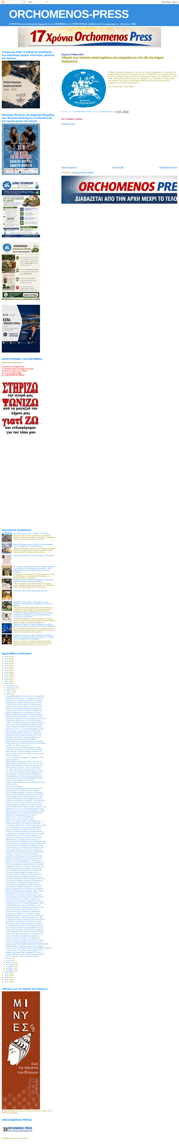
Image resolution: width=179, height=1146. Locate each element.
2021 (6, 683)
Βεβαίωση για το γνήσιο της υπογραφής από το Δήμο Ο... (25, 700)
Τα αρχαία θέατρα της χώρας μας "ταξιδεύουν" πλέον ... (24, 905)
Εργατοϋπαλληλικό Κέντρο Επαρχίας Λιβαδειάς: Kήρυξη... (25, 927)
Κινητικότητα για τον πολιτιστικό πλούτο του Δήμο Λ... (23, 790)
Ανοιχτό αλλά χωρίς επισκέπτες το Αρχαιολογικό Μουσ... (25, 749)
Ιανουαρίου (10, 686)
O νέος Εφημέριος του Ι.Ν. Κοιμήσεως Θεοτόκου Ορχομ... (25, 932)
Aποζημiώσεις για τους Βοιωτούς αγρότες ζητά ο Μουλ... (24, 923)
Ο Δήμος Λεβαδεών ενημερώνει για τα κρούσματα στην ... (25, 805)
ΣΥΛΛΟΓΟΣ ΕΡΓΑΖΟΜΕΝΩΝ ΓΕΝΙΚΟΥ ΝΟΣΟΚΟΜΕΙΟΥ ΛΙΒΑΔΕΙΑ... (29, 948)
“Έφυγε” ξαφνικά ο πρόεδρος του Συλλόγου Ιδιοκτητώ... (24, 727)
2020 (6, 681)
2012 (6, 663)
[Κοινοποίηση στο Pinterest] (127, 111)
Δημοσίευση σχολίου (68, 124)
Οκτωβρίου (10, 967)
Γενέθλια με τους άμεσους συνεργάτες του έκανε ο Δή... (24, 868)
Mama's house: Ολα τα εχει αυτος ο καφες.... (21, 819)
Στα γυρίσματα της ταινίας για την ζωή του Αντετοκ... (23, 893)
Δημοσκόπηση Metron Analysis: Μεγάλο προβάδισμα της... (25, 852)
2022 (6, 973)
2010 (6, 659)
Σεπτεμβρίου (10, 964)
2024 (6, 977)
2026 (6, 982)
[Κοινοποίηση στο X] (122, 111)
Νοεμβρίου (10, 969)
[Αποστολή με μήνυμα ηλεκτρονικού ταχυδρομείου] (116, 111)
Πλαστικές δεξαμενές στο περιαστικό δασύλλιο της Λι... (24, 876)
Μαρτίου (9, 690)
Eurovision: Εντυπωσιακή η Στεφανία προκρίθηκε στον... (25, 710)
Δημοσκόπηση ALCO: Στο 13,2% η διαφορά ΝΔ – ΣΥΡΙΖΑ (25, 811)
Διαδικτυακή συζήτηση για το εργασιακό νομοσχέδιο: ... (24, 823)
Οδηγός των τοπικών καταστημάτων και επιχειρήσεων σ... (25, 862)
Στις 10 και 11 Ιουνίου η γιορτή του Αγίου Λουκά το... (23, 909)
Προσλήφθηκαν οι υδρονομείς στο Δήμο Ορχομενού (23, 882)
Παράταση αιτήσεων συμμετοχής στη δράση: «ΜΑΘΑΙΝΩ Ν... (26, 843)
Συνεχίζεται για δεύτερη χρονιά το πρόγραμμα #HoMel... (24, 856)
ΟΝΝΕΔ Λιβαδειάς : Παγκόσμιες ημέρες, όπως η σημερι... (25, 946)
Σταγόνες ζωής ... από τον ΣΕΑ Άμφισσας (19, 817)
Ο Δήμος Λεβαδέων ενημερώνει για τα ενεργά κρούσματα (25, 954)
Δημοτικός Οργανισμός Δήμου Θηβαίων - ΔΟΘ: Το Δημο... (25, 891)
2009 (6, 657)
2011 (6, 661)
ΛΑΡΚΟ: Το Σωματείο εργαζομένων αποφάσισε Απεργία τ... (26, 722)
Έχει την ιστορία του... (13, 759)
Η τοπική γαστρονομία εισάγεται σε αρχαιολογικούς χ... (24, 884)
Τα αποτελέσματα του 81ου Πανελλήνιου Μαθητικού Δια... (25, 897)
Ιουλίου (8, 960)
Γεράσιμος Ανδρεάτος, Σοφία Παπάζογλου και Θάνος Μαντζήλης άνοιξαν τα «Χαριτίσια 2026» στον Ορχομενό (34, 625)
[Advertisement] (120, 144)
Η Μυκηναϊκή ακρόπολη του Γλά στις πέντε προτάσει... (24, 720)
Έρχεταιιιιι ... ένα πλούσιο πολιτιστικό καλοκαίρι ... (22, 854)
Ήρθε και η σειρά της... (13, 755)
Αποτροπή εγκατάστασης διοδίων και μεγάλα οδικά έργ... (25, 831)
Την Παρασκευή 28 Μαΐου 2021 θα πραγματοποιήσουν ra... (26, 878)
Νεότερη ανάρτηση (68, 167)
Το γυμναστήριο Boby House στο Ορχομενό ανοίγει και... (25, 925)
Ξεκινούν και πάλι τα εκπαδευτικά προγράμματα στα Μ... (25, 845)
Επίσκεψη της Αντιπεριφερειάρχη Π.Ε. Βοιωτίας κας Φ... (24, 860)
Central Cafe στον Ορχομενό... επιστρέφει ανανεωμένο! (24, 698)
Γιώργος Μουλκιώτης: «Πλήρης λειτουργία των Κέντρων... (25, 940)
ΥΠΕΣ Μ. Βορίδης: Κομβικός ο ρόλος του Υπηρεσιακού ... (25, 792)
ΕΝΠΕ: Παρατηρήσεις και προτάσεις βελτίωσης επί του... (24, 796)
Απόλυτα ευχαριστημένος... (15, 786)
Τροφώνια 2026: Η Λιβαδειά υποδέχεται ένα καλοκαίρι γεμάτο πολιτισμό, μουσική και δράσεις (33, 580)
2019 (6, 679)
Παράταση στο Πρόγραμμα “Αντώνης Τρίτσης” (21, 815)
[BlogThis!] (119, 111)
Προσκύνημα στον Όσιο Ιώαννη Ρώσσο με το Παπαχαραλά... (26, 743)
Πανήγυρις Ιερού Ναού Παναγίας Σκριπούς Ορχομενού (34, 555)
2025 (6, 980)
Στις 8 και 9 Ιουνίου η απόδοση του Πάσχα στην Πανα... (24, 874)
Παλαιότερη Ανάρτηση (168, 167)
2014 (6, 668)
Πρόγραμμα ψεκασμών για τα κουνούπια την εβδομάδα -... (25, 915)
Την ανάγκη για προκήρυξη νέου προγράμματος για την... (25, 772)
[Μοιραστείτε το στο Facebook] (124, 111)
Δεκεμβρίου (10, 971)
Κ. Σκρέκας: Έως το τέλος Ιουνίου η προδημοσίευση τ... (24, 704)
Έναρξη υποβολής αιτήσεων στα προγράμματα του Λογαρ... (26, 782)
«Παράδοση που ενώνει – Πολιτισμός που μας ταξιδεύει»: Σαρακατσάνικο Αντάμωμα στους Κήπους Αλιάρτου (33, 603)
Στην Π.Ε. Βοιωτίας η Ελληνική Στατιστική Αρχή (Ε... (23, 956)
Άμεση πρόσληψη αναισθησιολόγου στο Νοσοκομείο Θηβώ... (26, 841)
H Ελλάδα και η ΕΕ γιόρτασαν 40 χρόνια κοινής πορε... (24, 895)
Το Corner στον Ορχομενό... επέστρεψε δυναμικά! (23, 913)
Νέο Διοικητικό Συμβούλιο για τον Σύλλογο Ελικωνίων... (24, 921)
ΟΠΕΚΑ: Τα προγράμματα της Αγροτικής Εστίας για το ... (24, 708)
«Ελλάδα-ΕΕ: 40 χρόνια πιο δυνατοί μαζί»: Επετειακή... (24, 837)
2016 (6, 672)
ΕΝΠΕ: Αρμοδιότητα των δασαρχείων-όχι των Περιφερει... (25, 741)
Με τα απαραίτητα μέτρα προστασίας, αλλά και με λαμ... (24, 870)
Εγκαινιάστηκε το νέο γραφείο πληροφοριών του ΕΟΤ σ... (25, 901)
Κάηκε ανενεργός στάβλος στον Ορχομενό (20, 780)
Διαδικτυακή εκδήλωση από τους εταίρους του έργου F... (24, 858)
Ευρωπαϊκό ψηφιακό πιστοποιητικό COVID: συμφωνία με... (26, 696)
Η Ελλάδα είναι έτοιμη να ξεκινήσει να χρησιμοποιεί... (23, 911)
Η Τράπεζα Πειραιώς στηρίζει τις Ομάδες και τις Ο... (23, 872)
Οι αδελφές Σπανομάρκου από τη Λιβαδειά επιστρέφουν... (25, 798)
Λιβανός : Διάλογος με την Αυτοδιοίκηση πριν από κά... (24, 829)
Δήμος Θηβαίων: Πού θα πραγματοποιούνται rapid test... (25, 813)
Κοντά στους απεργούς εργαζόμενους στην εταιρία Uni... (24, 706)
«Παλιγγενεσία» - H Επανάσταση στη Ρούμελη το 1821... (25, 950)
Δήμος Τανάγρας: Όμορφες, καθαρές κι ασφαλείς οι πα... (24, 751)
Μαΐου (8, 694)
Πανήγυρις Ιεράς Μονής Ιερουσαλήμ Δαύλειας (30, 591)
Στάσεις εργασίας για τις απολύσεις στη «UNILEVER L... (24, 731)
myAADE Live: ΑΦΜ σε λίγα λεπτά (17, 745)
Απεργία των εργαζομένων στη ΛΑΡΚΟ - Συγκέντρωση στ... (26, 800)
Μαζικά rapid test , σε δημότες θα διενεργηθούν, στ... (23, 839)
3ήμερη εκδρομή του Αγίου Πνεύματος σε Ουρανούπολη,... (25, 753)
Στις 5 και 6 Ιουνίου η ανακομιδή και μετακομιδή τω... (23, 936)
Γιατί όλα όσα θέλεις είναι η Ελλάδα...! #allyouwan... (23, 899)
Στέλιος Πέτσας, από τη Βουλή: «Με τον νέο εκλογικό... (24, 802)
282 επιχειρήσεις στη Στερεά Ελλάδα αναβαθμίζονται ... (24, 774)
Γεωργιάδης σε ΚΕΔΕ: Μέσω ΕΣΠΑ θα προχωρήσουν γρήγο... (27, 825)
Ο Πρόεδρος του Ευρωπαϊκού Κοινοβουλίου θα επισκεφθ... (25, 833)
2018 (6, 677)
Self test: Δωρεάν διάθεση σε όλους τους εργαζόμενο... (24, 765)
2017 (6, 674)
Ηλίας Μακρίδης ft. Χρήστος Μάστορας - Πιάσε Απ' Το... (24, 761)
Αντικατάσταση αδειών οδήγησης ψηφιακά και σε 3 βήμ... (25, 917)
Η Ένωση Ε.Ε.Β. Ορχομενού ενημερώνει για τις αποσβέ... (25, 794)
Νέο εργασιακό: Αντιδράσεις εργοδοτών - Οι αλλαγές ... (24, 886)
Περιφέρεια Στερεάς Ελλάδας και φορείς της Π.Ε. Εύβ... (24, 735)
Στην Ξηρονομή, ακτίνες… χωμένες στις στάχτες (31, 533)
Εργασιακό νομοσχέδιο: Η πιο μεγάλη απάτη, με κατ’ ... (24, 737)
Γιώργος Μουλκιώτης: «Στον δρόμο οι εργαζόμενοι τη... (24, 835)
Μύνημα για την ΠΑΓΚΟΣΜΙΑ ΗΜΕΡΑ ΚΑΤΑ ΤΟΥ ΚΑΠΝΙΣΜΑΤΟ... (28, 944)
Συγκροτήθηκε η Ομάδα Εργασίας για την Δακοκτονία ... (24, 702)
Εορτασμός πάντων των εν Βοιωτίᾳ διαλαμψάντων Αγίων (25, 729)
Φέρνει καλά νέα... (12, 784)
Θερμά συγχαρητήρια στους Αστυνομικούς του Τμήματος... (25, 889)
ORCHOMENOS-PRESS (69, 14)
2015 (6, 670)
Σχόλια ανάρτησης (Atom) (82, 172)
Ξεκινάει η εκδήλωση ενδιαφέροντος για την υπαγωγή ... (25, 942)
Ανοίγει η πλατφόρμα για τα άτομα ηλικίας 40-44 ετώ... (24, 712)
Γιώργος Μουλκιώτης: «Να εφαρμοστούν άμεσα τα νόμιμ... (25, 907)
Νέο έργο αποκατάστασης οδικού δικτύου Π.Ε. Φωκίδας (24, 864)
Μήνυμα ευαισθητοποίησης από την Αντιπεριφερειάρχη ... (25, 714)
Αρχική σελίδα (118, 167)
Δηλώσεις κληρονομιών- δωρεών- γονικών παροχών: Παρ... (26, 806)
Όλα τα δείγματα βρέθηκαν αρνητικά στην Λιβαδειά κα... (24, 733)
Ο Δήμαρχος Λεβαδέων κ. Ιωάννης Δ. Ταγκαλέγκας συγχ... (25, 866)
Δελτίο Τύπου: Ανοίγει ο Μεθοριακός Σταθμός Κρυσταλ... (24, 725)
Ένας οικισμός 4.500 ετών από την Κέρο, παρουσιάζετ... (24, 850)
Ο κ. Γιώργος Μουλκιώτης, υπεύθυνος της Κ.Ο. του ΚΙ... (24, 770)
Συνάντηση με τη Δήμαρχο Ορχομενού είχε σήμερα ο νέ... (25, 880)
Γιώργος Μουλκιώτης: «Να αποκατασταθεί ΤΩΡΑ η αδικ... (25, 778)
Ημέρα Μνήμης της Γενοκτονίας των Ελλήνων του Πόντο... (25, 764)
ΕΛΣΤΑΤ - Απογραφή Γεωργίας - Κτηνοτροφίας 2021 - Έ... (25, 821)
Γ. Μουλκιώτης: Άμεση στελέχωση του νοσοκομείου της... (25, 934)
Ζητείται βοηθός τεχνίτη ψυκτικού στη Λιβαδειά (21, 739)
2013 (6, 666)
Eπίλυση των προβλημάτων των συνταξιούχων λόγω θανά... (26, 718)
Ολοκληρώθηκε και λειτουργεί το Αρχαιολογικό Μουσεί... (25, 776)
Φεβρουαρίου (10, 688)
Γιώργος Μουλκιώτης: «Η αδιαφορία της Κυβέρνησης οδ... (25, 848)
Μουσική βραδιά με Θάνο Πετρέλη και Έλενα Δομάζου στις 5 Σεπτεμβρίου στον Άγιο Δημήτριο (33, 545)
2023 (6, 975)
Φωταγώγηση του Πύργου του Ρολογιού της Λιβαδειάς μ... (25, 930)
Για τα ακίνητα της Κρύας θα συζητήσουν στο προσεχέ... (24, 788)
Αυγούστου (10, 962)
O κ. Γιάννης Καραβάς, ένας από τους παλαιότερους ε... (24, 827)
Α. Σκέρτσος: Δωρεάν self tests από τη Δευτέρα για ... (23, 938)
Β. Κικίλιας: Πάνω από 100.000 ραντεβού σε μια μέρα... (24, 747)
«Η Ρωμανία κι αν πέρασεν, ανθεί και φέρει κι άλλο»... (24, 768)
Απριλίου (9, 692)
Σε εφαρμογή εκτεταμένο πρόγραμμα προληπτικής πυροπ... (26, 919)
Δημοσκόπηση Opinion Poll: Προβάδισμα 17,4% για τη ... (25, 952)
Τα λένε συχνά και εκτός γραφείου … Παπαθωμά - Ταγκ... (25, 757)
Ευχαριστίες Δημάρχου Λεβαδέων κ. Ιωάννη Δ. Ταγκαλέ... (25, 716)
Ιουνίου (8, 958)
